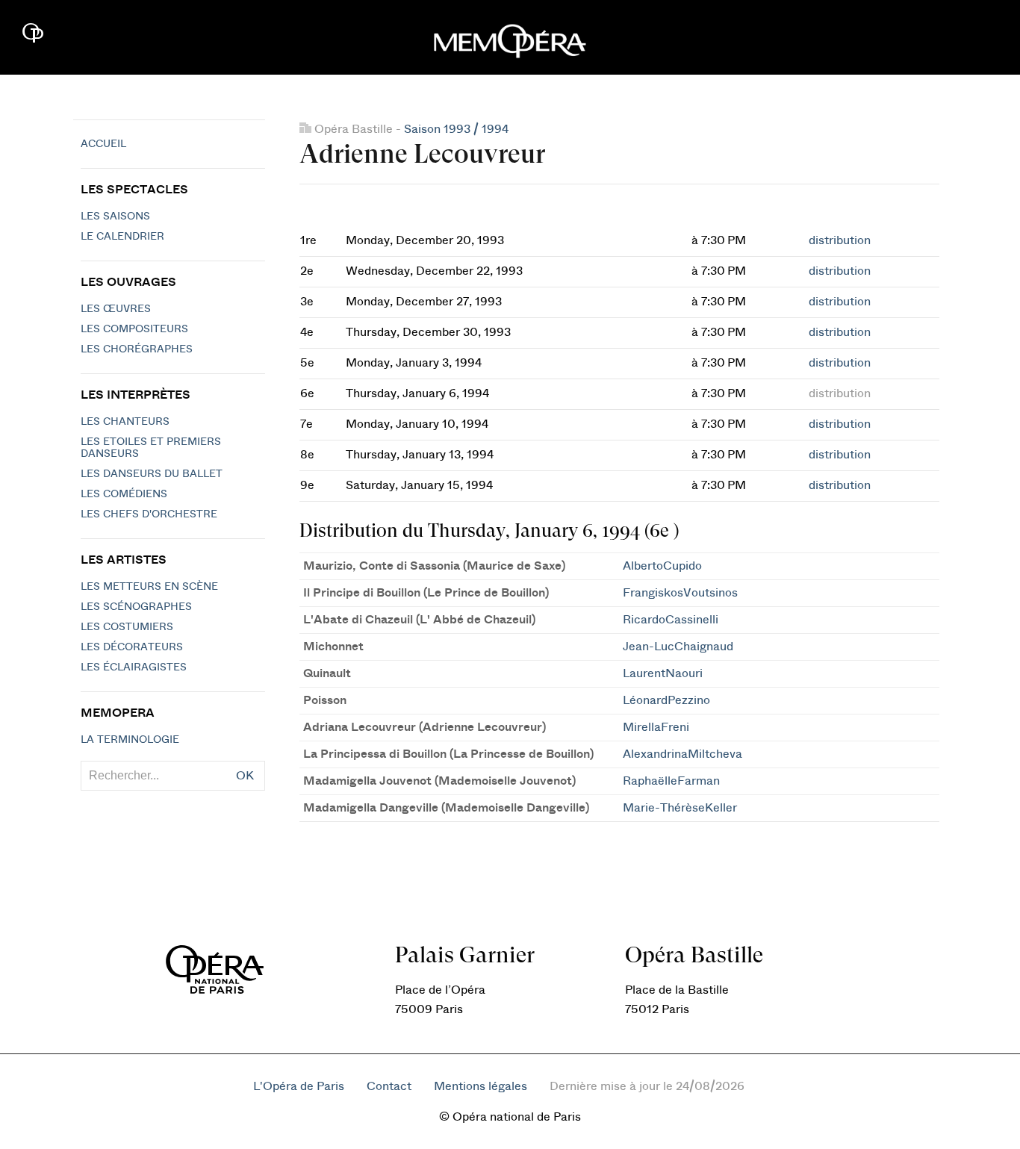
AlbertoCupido (662, 566)
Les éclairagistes (134, 667)
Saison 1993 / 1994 (456, 129)
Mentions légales (480, 1086)
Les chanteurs (125, 422)
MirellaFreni (656, 727)
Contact (389, 1086)
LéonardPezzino (666, 700)
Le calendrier (122, 236)
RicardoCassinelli (670, 620)
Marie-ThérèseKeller (680, 808)
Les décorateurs (132, 647)
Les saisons (115, 216)
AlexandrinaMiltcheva (682, 754)
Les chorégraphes (137, 349)
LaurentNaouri (663, 673)
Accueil (103, 144)
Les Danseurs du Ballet (152, 474)
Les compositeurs (134, 329)
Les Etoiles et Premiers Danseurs (151, 448)
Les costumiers (127, 627)
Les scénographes (136, 607)
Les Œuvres (116, 309)
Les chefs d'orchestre (149, 514)
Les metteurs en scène (149, 587)
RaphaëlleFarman (671, 781)
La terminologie (130, 740)
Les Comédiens (124, 494)
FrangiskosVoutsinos (680, 593)
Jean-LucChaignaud (678, 647)
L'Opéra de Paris (298, 1086)
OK (245, 776)
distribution (840, 240)
